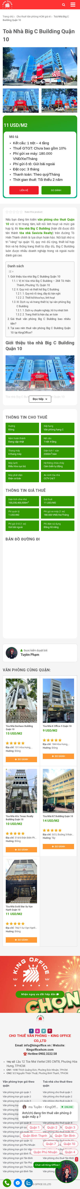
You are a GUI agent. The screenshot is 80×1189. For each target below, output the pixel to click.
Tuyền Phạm (29, 655)
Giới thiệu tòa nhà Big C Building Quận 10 (35, 276)
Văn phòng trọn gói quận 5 (17, 1109)
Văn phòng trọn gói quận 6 (17, 1114)
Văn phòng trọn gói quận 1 (17, 1092)
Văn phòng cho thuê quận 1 (57, 1092)
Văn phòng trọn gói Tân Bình (18, 1158)
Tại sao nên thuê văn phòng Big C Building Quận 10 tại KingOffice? (40, 330)
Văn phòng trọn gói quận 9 (17, 1127)
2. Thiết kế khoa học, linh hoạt (39, 297)
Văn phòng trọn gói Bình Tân (18, 1171)
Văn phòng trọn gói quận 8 (17, 1122)
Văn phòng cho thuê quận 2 (57, 1096)
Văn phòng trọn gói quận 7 (17, 1118)
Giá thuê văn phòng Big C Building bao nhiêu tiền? (40, 321)
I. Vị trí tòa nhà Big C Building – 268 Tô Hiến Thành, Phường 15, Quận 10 (44, 283)
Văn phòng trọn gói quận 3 (17, 1101)
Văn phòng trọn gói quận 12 (17, 1140)
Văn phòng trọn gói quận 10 (17, 1131)
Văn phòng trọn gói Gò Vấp (17, 1149)
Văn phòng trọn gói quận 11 (17, 1136)
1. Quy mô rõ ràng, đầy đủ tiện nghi (41, 293)
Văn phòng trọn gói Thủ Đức (18, 1166)
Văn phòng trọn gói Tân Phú (17, 1162)
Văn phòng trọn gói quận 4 (17, 1105)
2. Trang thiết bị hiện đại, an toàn (40, 314)
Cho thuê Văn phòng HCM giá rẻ (34, 16)
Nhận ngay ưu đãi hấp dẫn (38, 994)
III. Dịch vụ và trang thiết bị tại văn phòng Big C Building (44, 304)
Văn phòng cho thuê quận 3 (57, 1101)
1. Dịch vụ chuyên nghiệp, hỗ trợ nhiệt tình (45, 310)
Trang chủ (8, 16)
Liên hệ (24, 190)
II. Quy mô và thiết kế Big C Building (38, 289)
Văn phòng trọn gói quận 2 (17, 1096)
